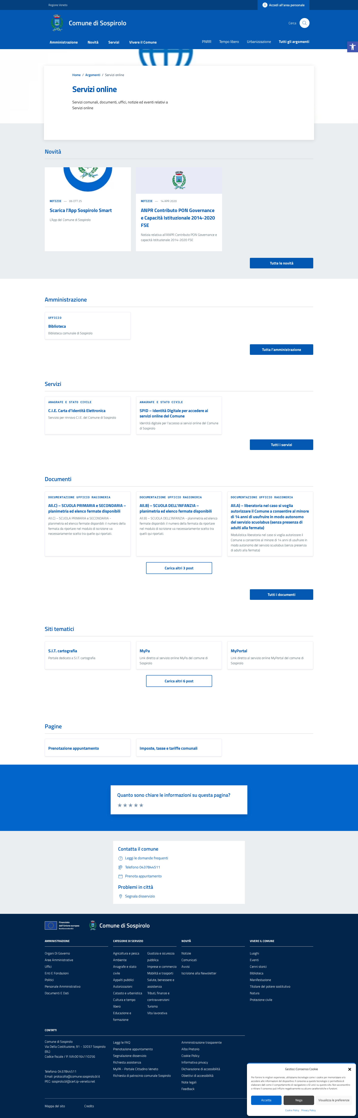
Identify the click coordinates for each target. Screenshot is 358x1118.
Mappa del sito (55, 1105)
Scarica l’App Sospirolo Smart (81, 210)
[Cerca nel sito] (305, 23)
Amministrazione (64, 42)
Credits (89, 1105)
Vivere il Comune (143, 42)
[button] (352, 46)
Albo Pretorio (190, 1048)
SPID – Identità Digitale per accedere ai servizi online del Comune (174, 413)
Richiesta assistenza (127, 1062)
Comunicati (189, 959)
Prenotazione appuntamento (73, 748)
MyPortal (239, 651)
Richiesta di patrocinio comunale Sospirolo (142, 1075)
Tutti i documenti (281, 594)
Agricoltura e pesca (126, 953)
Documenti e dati (57, 993)
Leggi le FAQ (121, 1042)
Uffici (48, 966)
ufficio (55, 318)
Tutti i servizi (281, 444)
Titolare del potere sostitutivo (270, 986)
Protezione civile (261, 999)
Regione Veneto (57, 5)
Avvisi (185, 966)
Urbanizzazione (259, 41)
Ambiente (120, 959)
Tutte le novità (281, 263)
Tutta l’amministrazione (281, 349)
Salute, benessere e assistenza (160, 983)
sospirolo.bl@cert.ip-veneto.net (73, 1081)
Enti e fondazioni (57, 973)
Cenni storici (258, 966)
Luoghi (254, 953)
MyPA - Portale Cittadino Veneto (135, 1068)
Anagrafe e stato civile (70, 402)
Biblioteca (57, 326)
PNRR (206, 41)
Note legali (188, 1082)
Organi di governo (57, 953)
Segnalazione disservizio (129, 1055)
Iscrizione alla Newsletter (198, 973)
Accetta (266, 1100)
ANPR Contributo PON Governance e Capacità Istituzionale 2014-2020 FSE (178, 217)
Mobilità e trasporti (160, 973)
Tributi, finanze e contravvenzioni (158, 996)
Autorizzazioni (122, 986)
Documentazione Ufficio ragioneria (79, 497)
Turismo (152, 1006)
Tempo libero (229, 41)
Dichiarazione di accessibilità (200, 1068)
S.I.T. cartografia (62, 651)
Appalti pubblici (123, 979)
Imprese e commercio (162, 966)
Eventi (254, 959)
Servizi (113, 42)
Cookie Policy (292, 1110)
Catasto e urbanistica (127, 993)
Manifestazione (260, 979)
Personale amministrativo (62, 986)
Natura (254, 993)
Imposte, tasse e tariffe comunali (168, 748)
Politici (49, 979)
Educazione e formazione (122, 1016)
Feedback (188, 1088)
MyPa (145, 651)
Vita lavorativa (157, 1012)
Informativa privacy (194, 1062)
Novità (93, 42)
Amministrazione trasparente (201, 1042)
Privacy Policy (308, 1110)
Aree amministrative (59, 959)
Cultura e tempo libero (124, 1003)
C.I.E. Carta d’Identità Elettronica (76, 410)
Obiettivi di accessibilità (197, 1075)
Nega (298, 1100)
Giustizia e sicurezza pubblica (160, 956)
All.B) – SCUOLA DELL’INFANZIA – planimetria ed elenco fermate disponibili (176, 508)
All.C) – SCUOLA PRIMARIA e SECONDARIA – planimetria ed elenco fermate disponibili (87, 508)
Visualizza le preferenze (334, 1100)
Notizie (55, 201)
